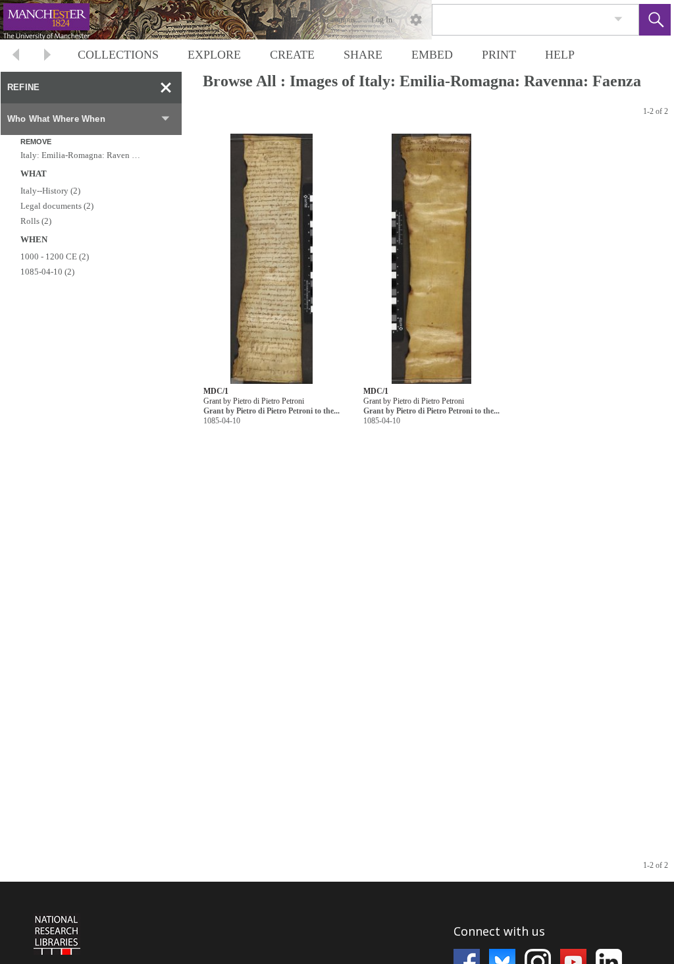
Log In (381, 19)
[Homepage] (248, 20)
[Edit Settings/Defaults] (416, 20)
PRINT (499, 54)
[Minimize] (166, 87)
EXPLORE (214, 54)
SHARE (363, 54)
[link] (618, 19)
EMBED (432, 54)
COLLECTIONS (118, 54)
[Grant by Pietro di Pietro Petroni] (271, 259)
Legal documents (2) (56, 206)
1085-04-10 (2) (47, 272)
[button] (655, 20)
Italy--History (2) (50, 191)
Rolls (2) (35, 221)
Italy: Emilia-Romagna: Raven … (80, 155)
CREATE (292, 54)
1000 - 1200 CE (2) (54, 256)
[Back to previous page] (16, 56)
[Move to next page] (47, 56)
